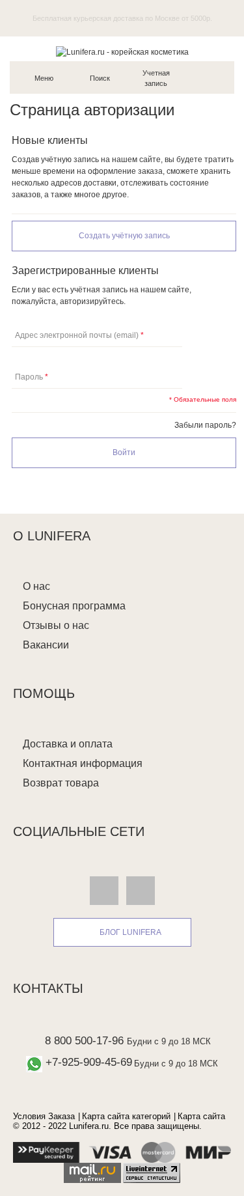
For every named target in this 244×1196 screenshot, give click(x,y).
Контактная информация (82, 763)
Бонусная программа (74, 605)
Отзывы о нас (56, 625)
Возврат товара (61, 782)
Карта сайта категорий (126, 1116)
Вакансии (46, 644)
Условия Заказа (44, 1116)
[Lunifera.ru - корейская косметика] (122, 52)
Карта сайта (201, 1116)
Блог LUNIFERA (130, 932)
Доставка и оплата (68, 743)
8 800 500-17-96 (84, 1041)
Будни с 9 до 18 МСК (169, 1041)
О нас (36, 586)
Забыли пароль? (205, 425)
